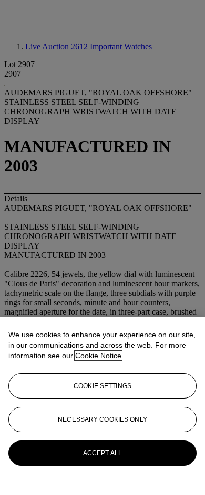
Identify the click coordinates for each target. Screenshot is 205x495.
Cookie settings (102, 386)
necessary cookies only (102, 419)
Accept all (102, 453)
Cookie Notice (98, 355)
